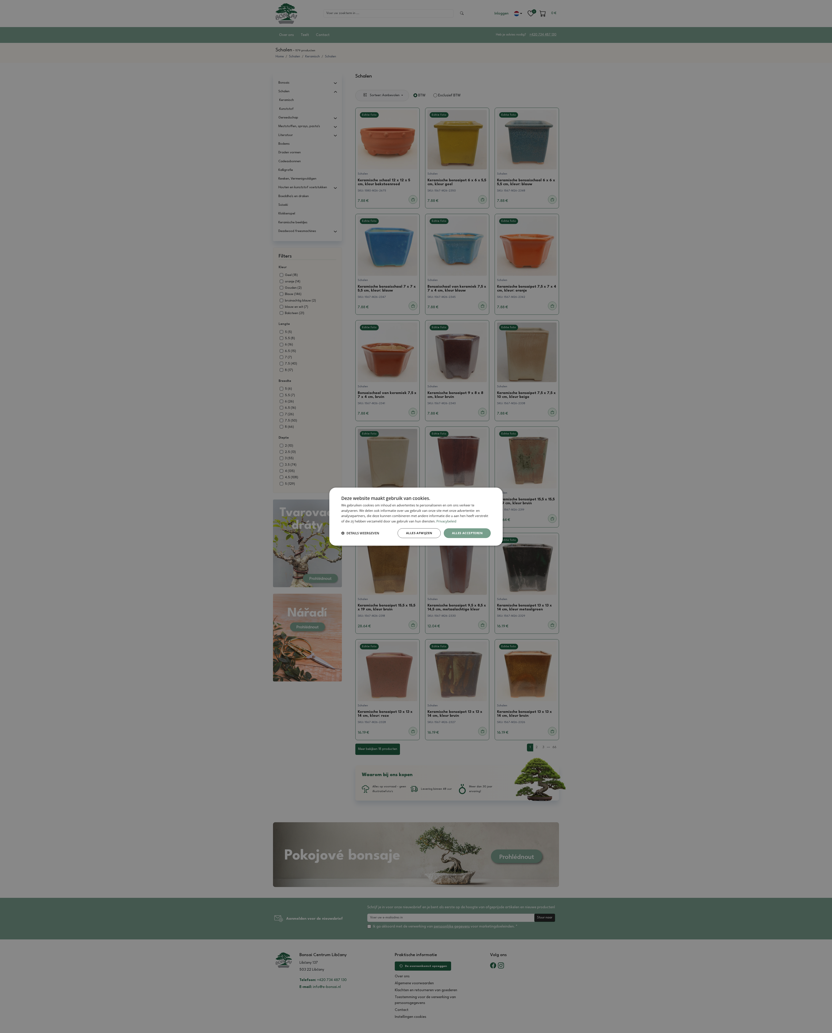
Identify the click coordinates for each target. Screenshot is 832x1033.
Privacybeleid (446, 521)
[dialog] (416, 516)
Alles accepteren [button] (467, 533)
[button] (360, 533)
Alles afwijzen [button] (419, 533)
